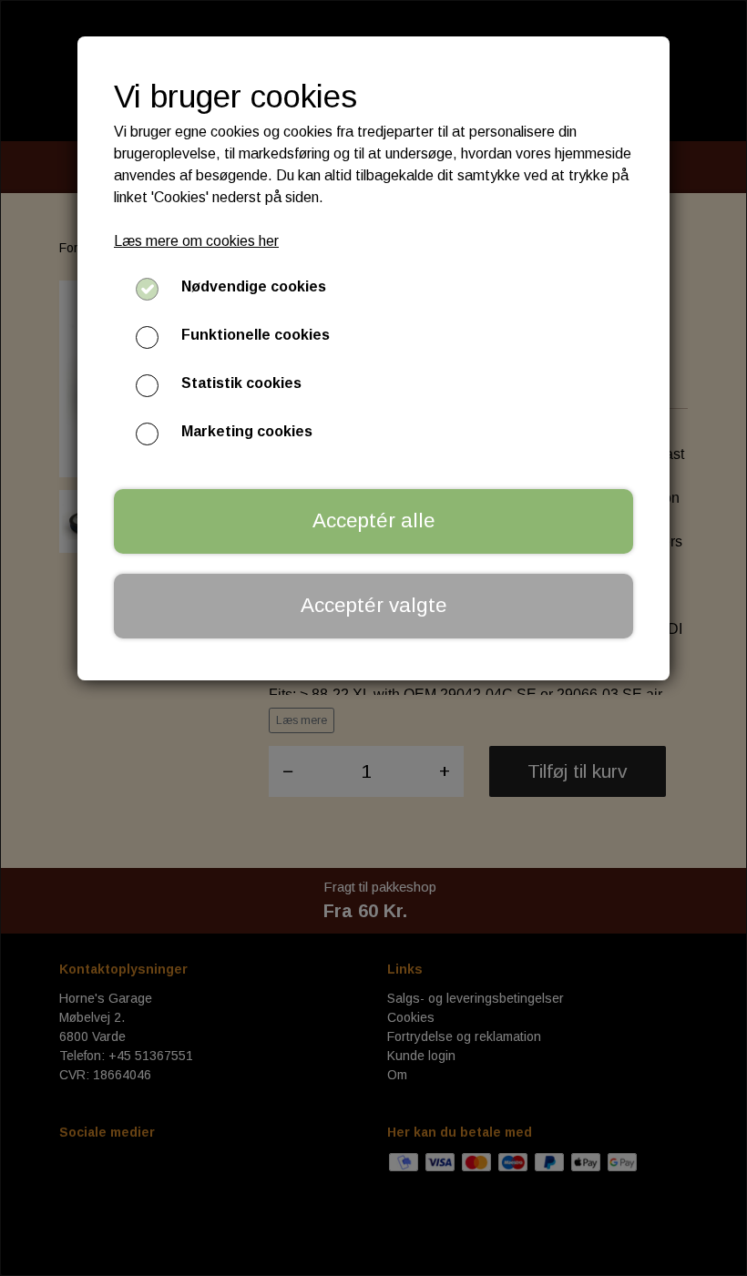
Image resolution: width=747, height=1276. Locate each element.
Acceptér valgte (374, 605)
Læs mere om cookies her (196, 241)
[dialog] (373, 638)
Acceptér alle (373, 520)
